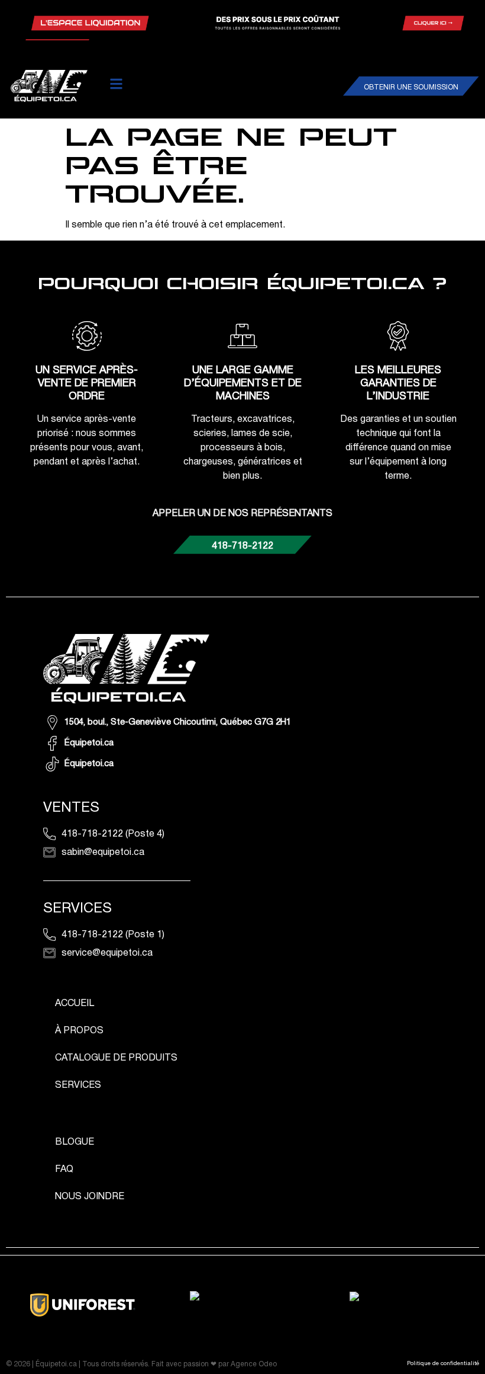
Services (78, 1085)
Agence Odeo (254, 1364)
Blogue (74, 1142)
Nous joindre (89, 1197)
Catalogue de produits (116, 1058)
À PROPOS (79, 1031)
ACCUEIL (74, 1004)
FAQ (64, 1169)
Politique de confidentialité (443, 1363)
